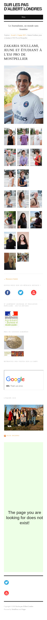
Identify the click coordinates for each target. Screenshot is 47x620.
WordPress (15, 609)
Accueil (13, 35)
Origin (24, 609)
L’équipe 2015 (21, 35)
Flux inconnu (13, 435)
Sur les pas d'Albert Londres (23, 7)
